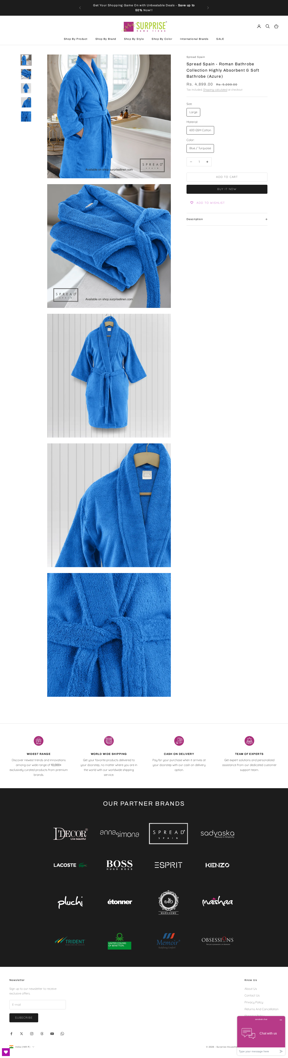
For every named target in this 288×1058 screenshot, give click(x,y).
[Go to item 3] (26, 88)
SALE (220, 38)
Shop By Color (162, 38)
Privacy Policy (254, 1002)
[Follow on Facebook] (11, 1034)
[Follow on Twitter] (22, 1034)
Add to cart (227, 177)
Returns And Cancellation (262, 1009)
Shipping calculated (215, 89)
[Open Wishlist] (6, 1052)
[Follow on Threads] (42, 1034)
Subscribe (24, 1017)
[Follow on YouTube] (52, 1034)
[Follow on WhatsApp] (62, 1034)
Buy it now (227, 189)
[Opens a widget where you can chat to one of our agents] (261, 1035)
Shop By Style (134, 38)
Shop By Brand (105, 38)
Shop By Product (76, 38)
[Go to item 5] (26, 116)
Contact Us (252, 995)
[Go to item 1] (26, 60)
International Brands (194, 38)
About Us (251, 989)
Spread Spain (196, 56)
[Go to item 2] (26, 74)
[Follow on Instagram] (32, 1034)
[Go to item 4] (26, 102)
